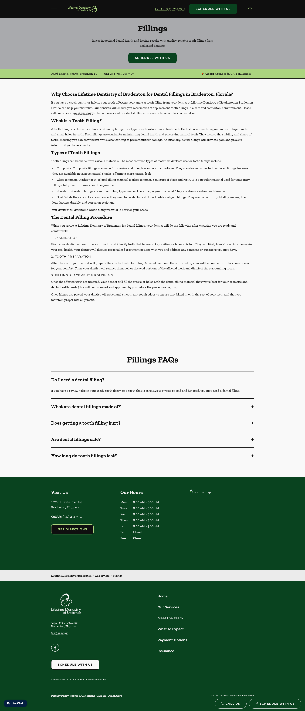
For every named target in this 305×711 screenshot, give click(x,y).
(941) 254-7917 (125, 73)
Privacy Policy (60, 696)
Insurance (166, 651)
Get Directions (72, 529)
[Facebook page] (55, 648)
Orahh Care (115, 696)
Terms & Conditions (82, 696)
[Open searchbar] (250, 8)
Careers (101, 696)
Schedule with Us (213, 9)
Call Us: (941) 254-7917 (170, 9)
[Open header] (54, 8)
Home (163, 596)
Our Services (168, 607)
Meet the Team (170, 618)
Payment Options (172, 640)
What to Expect (171, 629)
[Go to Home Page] (82, 9)
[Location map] (222, 524)
